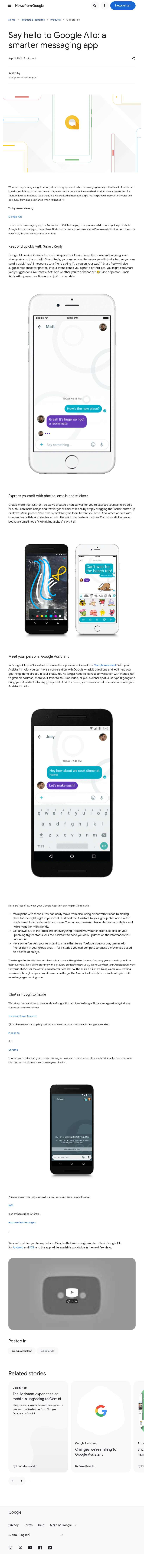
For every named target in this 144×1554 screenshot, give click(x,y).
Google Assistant (105, 665)
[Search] (95, 5)
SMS (11, 1205)
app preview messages (22, 1222)
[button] (123, 5)
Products (55, 19)
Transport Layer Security (22, 1016)
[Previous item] (12, 1481)
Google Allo (15, 216)
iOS (32, 1247)
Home (11, 19)
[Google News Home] (29, 5)
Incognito (14, 1032)
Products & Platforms (33, 19)
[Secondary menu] (104, 5)
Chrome (13, 1049)
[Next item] (21, 1481)
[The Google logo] (15, 1512)
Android (18, 1247)
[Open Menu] (10, 5)
